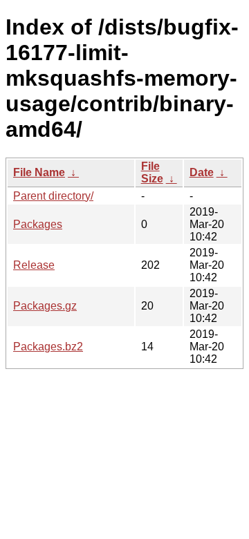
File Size (152, 172)
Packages (37, 224)
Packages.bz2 (48, 346)
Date (202, 172)
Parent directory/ (53, 196)
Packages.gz (45, 306)
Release (34, 265)
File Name (39, 172)
